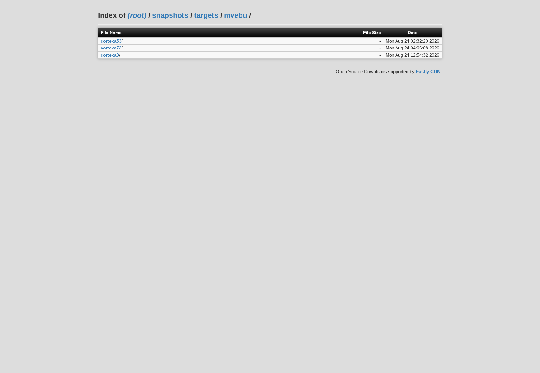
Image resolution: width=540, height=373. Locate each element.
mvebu (235, 15)
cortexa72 (111, 47)
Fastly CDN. (429, 71)
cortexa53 (111, 40)
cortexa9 (110, 55)
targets (206, 15)
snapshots (170, 15)
